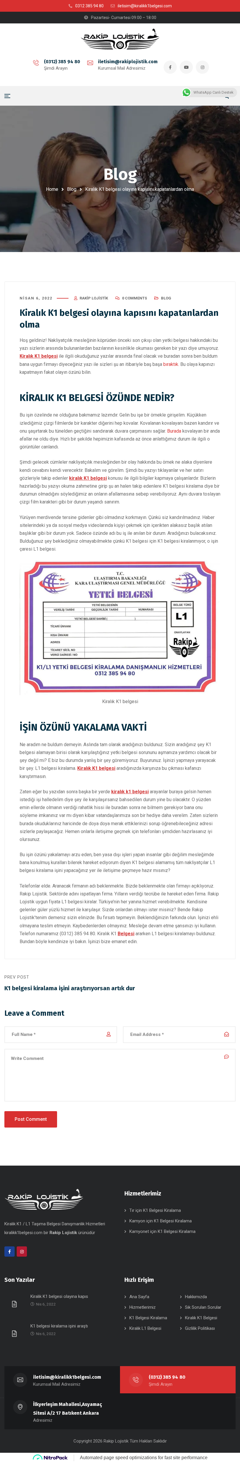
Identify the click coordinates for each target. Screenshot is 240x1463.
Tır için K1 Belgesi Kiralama (155, 1210)
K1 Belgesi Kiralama (148, 1317)
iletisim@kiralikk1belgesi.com (67, 1377)
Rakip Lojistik (94, 298)
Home (52, 189)
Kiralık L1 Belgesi (145, 1328)
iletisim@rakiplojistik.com (127, 61)
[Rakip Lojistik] (120, 39)
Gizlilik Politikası (200, 1328)
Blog (71, 189)
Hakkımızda (196, 1296)
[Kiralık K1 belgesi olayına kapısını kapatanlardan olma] (15, 1304)
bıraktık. (171, 364)
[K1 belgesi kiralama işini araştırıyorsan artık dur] (15, 1333)
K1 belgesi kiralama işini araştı (59, 1326)
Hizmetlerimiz (142, 1307)
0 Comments (134, 298)
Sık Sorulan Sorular (203, 1307)
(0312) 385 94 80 (62, 61)
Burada (174, 431)
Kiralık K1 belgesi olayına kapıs (59, 1296)
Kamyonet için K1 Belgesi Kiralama (162, 1231)
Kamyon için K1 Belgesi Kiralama (160, 1221)
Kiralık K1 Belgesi (201, 1317)
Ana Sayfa (139, 1296)
